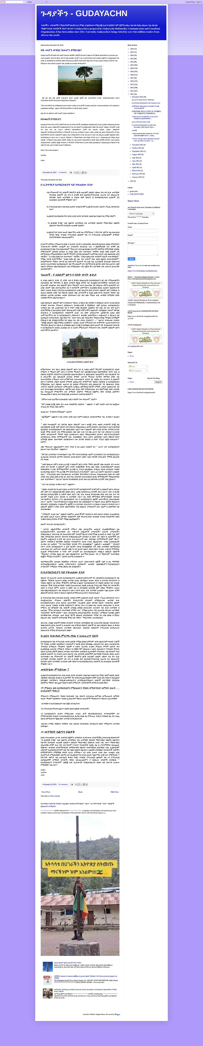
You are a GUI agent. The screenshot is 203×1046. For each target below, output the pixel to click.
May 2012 (135, 164)
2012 (132, 94)
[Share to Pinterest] (85, 172)
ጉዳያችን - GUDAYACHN (84, 13)
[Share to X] (80, 172)
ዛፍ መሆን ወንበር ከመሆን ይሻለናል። (61, 50)
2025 (132, 52)
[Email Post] (70, 172)
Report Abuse (133, 201)
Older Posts (115, 792)
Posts (133, 366)
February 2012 (137, 174)
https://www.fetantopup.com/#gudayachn (142, 271)
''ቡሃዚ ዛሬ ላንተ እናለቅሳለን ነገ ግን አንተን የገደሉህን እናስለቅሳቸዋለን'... (145, 118)
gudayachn (134, 191)
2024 (132, 55)
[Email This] (75, 172)
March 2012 (136, 171)
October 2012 (137, 148)
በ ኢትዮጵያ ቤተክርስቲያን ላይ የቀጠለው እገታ (67, 184)
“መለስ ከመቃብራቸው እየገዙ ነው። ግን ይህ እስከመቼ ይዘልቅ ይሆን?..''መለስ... (145, 134)
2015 (132, 84)
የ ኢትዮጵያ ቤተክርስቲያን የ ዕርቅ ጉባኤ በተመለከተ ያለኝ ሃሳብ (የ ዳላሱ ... (144, 126)
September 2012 (138, 151)
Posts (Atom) (55, 796)
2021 (132, 65)
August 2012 (137, 154)
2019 (132, 71)
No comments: (63, 784)
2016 (132, 81)
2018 (132, 75)
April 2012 (136, 167)
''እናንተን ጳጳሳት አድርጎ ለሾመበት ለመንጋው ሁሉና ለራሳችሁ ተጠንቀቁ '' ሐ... (146, 140)
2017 (132, 78)
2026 (132, 49)
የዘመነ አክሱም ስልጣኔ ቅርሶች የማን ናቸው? (68, 963)
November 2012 (138, 145)
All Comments (136, 371)
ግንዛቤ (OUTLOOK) (137, 194)
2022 (132, 62)
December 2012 (137, 97)
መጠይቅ (134, 130)
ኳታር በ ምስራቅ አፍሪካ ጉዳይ (141, 122)
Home (80, 792)
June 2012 (136, 161)
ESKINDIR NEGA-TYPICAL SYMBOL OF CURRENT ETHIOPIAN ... (146, 112)
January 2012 (137, 177)
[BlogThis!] (77, 172)
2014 (132, 88)
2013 (132, 91)
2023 (132, 59)
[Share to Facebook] (83, 172)
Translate (145, 217)
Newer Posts (45, 792)
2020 (132, 68)
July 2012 (135, 158)
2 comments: (62, 172)
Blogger (117, 1014)
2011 (132, 181)
